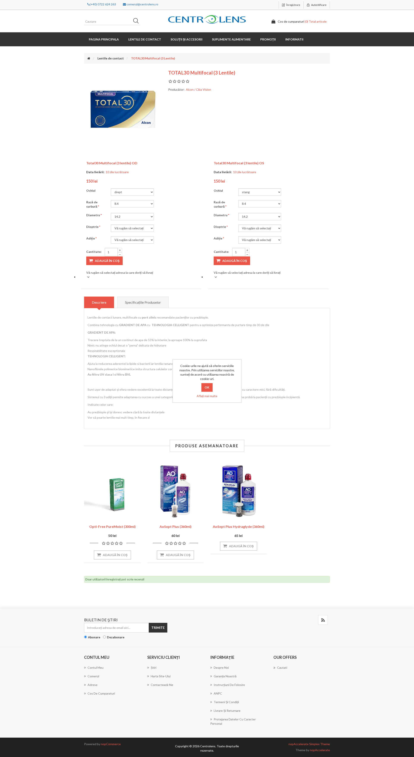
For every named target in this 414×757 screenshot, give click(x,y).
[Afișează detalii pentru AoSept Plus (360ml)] (175, 491)
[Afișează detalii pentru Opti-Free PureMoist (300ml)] (112, 491)
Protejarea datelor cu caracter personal (233, 721)
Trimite (158, 628)
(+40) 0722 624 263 (103, 4)
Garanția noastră (225, 676)
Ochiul (91, 190)
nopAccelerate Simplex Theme (309, 744)
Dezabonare (115, 637)
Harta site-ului (161, 676)
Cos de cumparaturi (101, 693)
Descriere (99, 302)
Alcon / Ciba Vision (198, 89)
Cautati (137, 21)
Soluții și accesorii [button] (186, 39)
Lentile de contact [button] (144, 39)
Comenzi (93, 676)
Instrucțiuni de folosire (229, 685)
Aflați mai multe (207, 396)
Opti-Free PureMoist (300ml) (112, 526)
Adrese (92, 685)
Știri (153, 667)
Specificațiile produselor (143, 302)
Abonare (94, 637)
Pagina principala (104, 39)
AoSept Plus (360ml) (175, 526)
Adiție (91, 238)
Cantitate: (94, 251)
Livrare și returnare (227, 710)
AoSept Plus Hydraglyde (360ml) (238, 526)
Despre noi (221, 667)
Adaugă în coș (107, 261)
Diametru (93, 215)
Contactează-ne (162, 685)
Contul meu (96, 667)
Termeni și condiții (226, 702)
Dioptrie (92, 226)
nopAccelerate (320, 750)
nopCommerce (111, 744)
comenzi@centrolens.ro (142, 4)
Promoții (268, 39)
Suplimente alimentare (231, 39)
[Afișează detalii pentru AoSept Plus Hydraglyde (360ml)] (238, 491)
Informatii (294, 39)
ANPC (218, 693)
